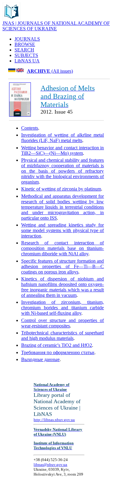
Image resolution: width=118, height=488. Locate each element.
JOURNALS (27, 38)
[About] (11, 19)
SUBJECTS (26, 55)
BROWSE (25, 44)
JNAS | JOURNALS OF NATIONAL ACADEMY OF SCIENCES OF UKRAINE (56, 26)
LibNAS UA (27, 60)
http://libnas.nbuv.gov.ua (54, 419)
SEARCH (24, 49)
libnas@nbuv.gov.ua (50, 464)
